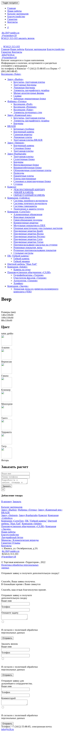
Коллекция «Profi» (23, 104)
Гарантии (12, 19)
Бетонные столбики (24, 129)
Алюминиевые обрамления (28, 214)
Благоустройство (16, 16)
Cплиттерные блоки (24, 159)
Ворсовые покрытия (24, 217)
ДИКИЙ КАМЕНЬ (23, 192)
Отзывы (16, 543)
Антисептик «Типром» (26, 280)
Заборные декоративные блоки (30, 98)
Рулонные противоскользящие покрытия (35, 250)
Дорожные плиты (23, 137)
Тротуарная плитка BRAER (28, 140)
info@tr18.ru (7, 729)
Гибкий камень (21, 258)
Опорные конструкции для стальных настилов (38, 228)
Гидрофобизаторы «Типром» (29, 275)
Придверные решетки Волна (29, 233)
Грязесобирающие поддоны (28, 220)
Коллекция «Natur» (11, 74)
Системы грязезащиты (25, 206)
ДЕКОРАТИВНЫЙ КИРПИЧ (29, 189)
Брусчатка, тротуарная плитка (29, 82)
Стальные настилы (23, 253)
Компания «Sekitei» (17, 266)
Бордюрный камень (24, 131)
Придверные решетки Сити (28, 239)
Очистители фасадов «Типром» (30, 278)
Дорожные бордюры (24, 87)
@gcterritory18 (9, 35)
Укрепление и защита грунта (29, 209)
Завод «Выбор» (15, 79)
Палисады (19, 173)
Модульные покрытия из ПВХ (29, 225)
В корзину (6, 501)
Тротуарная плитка (23, 151)
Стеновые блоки (22, 148)
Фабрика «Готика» (17, 101)
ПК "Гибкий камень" (18, 255)
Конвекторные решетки (26, 222)
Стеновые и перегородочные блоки (32, 181)
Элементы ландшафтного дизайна (31, 90)
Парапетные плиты (24, 175)
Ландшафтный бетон (12, 537)
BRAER (11, 126)
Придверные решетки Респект (29, 236)
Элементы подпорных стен (28, 112)
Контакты (12, 22)
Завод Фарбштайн (16, 153)
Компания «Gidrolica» (18, 198)
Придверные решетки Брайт (28, 231)
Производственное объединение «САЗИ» (29, 272)
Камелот (11, 187)
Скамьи (17, 96)
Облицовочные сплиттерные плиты (32, 170)
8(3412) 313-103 (9, 38)
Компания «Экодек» (18, 286)
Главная (11, 8)
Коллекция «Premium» (25, 107)
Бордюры (18, 123)
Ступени (18, 184)
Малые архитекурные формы (29, 93)
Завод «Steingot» (15, 142)
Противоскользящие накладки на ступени (35, 244)
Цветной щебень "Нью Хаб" (22, 264)
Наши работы (14, 11)
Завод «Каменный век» (19, 115)
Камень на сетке (22, 269)
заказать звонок (26, 38)
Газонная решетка (23, 134)
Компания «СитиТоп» (19, 211)
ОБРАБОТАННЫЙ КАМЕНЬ (29, 195)
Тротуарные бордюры (25, 84)
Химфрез (18, 283)
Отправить (7, 638)
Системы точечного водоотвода (30, 203)
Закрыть (17, 501)
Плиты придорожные (25, 178)
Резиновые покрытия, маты (28, 247)
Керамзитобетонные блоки (28, 167)
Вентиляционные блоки (26, 164)
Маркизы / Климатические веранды (20, 540)
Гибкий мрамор (22, 261)
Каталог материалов (18, 13)
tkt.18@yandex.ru (10, 551)
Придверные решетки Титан (28, 242)
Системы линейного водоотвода (31, 200)
